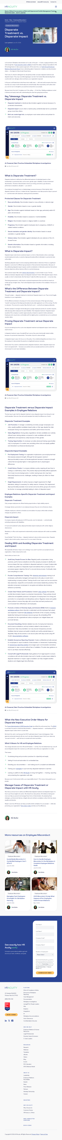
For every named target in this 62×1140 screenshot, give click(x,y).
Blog (11, 20)
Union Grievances (28, 1018)
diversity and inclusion (40, 575)
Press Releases (27, 1086)
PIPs (25, 1006)
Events (25, 1062)
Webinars (26, 1049)
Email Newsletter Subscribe (29, 1119)
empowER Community (43, 1)
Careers (26, 1094)
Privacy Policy (35, 1134)
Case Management (29, 997)
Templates (26, 1052)
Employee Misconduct (19, 20)
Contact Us (53, 1)
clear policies (42, 591)
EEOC (54, 726)
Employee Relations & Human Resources (31, 1030)
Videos (25, 1057)
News (25, 1084)
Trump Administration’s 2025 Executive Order (20, 726)
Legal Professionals (29, 1034)
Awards (25, 1082)
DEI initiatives (28, 612)
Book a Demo (28, 1125)
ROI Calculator (27, 1064)
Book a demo (11, 1014)
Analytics (26, 1009)
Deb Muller (14, 49)
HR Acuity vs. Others (29, 1112)
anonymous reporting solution (19, 645)
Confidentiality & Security (30, 1021)
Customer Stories (28, 1110)
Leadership (26, 1075)
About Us (26, 1072)
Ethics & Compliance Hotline (31, 990)
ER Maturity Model (31, 1)
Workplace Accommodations (31, 1016)
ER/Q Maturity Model (29, 1066)
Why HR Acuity (28, 1105)
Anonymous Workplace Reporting (30, 993)
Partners (26, 1089)
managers (19, 768)
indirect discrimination (28, 272)
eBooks (26, 1054)
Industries (27, 1100)
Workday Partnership (29, 1091)
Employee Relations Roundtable (29, 1078)
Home (6, 20)
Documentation (28, 999)
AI (24, 1013)
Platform (26, 987)
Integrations (27, 1011)
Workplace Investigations (30, 1001)
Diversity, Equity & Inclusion (31, 1036)
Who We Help (28, 1027)
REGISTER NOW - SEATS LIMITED (15, 12)
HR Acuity (26, 773)
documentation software (20, 636)
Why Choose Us (28, 1108)
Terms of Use (44, 1134)
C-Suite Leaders (28, 1038)
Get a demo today (26, 806)
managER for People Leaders (31, 1004)
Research (26, 1047)
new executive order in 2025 (23, 64)
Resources (27, 1044)
